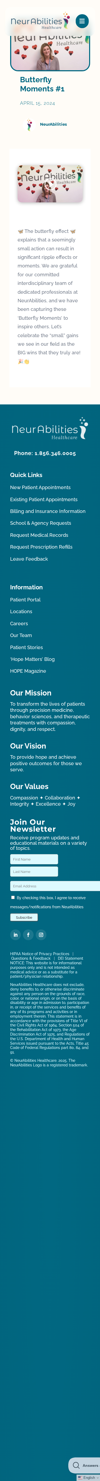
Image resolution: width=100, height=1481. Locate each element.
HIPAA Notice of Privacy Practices (39, 954)
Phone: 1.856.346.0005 (45, 453)
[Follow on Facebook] (28, 934)
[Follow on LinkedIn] (15, 934)
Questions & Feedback (31, 958)
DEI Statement (70, 958)
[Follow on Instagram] (41, 934)
